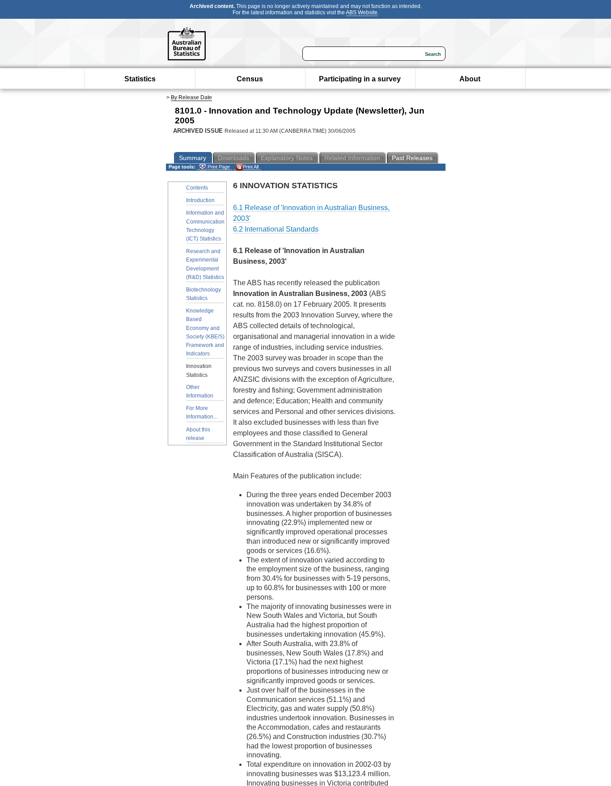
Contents (197, 188)
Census (250, 79)
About (469, 79)
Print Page (218, 166)
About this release (198, 434)
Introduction (200, 200)
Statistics (140, 79)
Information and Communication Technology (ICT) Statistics (205, 226)
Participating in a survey (360, 79)
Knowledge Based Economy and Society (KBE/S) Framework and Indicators (205, 332)
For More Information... (201, 412)
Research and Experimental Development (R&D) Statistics (205, 264)
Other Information (199, 391)
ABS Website (362, 12)
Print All (251, 166)
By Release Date (191, 97)
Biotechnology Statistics (203, 294)
